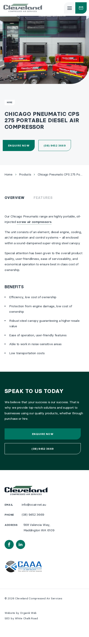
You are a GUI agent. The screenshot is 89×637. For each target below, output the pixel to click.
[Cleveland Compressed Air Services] (22, 8)
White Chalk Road (26, 618)
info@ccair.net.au (34, 505)
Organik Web (28, 613)
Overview (14, 197)
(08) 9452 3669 (55, 145)
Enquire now (18, 145)
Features (43, 197)
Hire (10, 102)
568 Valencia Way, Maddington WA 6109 (39, 527)
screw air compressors (34, 222)
